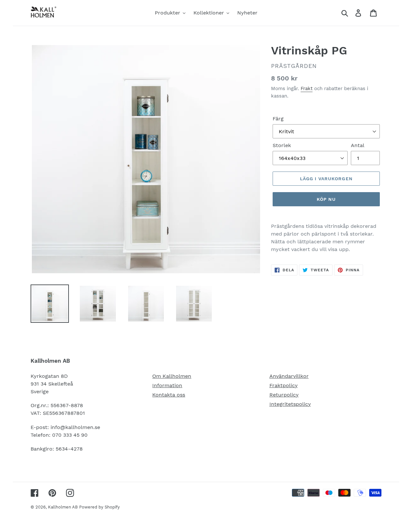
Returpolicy (284, 395)
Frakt (307, 88)
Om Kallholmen (171, 376)
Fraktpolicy (283, 385)
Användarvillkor (289, 376)
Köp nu (326, 199)
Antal (357, 145)
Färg (278, 119)
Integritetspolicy (290, 404)
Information (167, 385)
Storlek (282, 145)
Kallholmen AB (63, 507)
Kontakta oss (168, 395)
